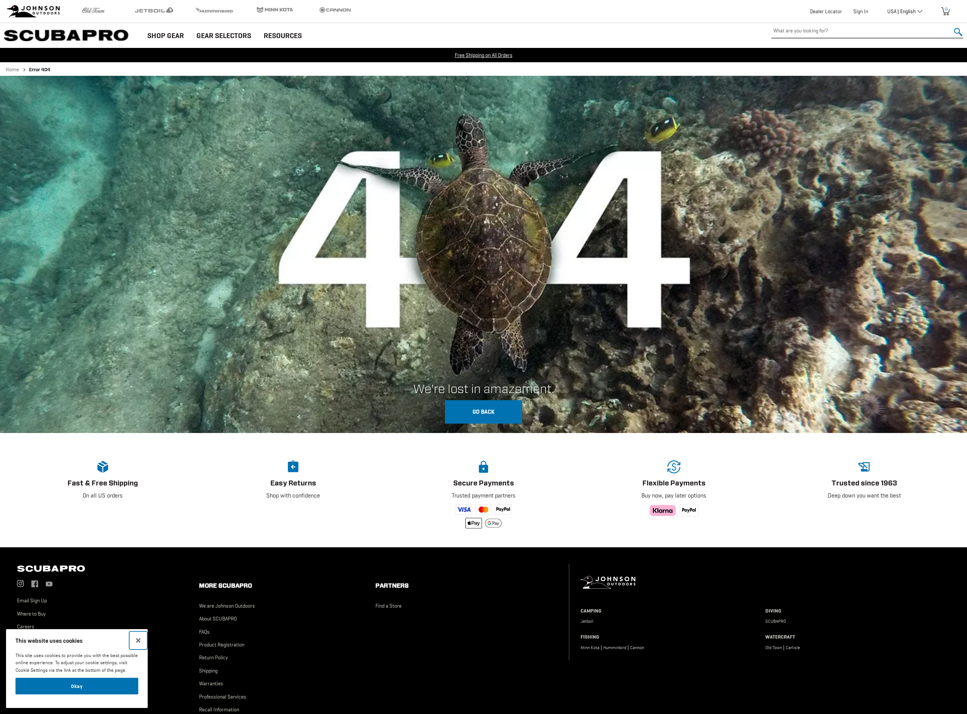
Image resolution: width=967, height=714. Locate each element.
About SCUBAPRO (218, 619)
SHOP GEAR (165, 35)
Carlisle (793, 647)
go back (483, 411)
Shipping (208, 671)
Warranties (211, 683)
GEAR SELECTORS (223, 35)
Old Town (773, 647)
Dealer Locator (826, 11)
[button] (102, 493)
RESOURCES (283, 35)
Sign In (860, 11)
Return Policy (213, 657)
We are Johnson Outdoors (227, 606)
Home (12, 69)
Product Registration (221, 645)
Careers (25, 626)
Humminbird (614, 647)
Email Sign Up (32, 600)
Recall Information (219, 709)
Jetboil (587, 621)
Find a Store (388, 606)
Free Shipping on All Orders (484, 55)
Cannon (637, 647)
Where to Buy (31, 614)
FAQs (204, 632)
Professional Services (222, 697)
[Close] (138, 640)
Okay (77, 686)
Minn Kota (590, 647)
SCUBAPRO (775, 621)
